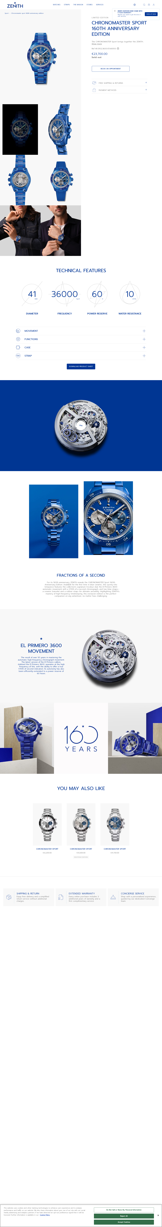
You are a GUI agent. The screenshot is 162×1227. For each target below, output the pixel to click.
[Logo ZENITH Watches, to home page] (15, 5)
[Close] (158, 1215)
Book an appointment (111, 69)
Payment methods (107, 90)
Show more (97, 44)
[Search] (144, 4)
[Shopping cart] (149, 5)
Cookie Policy (45, 1215)
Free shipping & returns (110, 83)
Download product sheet (81, 366)
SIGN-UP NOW (151, 14)
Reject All (123, 1216)
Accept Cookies (124, 1222)
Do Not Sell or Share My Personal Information (124, 1210)
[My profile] (154, 5)
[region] (81, 1215)
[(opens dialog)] (77, 100)
